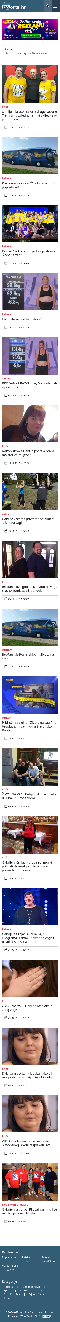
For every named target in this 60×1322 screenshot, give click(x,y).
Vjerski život (36, 1294)
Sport (7, 1290)
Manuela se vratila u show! (21, 319)
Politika (8, 1286)
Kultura (24, 1290)
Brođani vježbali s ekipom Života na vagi (28, 656)
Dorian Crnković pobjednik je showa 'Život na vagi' (28, 253)
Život (42, 1290)
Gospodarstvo (31, 1286)
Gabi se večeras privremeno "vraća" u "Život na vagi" (29, 521)
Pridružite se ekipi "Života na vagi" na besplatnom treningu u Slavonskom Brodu (29, 726)
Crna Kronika (12, 1294)
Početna (7, 49)
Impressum (9, 1257)
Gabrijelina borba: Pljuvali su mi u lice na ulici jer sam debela (29, 1211)
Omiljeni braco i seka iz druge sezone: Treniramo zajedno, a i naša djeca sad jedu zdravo (30, 115)
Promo (8, 1298)
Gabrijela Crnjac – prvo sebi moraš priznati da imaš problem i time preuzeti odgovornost (27, 866)
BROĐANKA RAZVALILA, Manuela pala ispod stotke (30, 385)
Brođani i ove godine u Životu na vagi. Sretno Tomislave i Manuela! (29, 589)
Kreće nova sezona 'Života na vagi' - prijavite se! (28, 185)
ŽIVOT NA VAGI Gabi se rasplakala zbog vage (27, 1008)
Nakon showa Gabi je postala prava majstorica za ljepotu (28, 453)
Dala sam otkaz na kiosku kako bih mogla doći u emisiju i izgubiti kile (27, 1075)
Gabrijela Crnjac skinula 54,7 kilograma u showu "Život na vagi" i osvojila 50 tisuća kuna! (28, 938)
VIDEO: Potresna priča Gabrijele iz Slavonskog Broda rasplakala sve (27, 1143)
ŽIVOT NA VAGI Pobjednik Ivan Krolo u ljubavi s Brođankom (29, 796)
